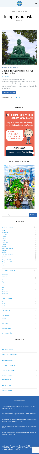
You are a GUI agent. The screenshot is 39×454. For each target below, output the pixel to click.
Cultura (4, 240)
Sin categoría (7, 333)
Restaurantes (6, 304)
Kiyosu (4, 282)
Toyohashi (5, 292)
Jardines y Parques (7, 248)
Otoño (4, 252)
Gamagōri (5, 274)
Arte (3, 230)
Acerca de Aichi (7, 361)
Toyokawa (5, 294)
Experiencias (6, 328)
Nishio (4, 286)
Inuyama (4, 278)
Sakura (4, 256)
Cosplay (4, 238)
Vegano (4, 306)
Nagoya (4, 67)
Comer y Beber (7, 298)
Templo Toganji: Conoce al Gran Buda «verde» (17, 71)
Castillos (4, 234)
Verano (4, 319)
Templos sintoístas (7, 262)
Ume (3, 264)
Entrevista (6, 311)
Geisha (4, 246)
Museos (4, 250)
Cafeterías (5, 302)
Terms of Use (6, 386)
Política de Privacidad (9, 355)
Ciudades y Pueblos (9, 271)
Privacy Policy (7, 391)
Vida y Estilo (5, 266)
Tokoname (5, 290)
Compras (4, 236)
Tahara (4, 288)
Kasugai (4, 280)
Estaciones (6, 315)
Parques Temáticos (7, 254)
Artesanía (5, 232)
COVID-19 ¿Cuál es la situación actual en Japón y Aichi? (18, 426)
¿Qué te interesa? (8, 227)
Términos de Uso (8, 350)
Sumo (3, 258)
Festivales (5, 242)
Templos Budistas (13, 67)
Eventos (5, 323)
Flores (4, 244)
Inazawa (4, 276)
